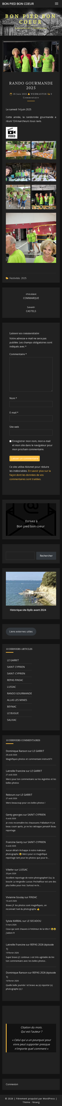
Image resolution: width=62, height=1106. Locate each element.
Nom (13, 398)
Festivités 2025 (17, 278)
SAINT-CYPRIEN (16, 673)
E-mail (13, 412)
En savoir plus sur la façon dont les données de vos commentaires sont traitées (30, 475)
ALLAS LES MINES (17, 700)
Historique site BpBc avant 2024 (28, 610)
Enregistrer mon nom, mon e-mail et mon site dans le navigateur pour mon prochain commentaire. (32, 445)
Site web (14, 426)
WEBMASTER (39, 93)
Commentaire (18, 354)
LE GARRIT (13, 660)
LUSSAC (11, 686)
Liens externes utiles (21, 631)
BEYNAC (11, 706)
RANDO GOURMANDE (19, 693)
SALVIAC (12, 720)
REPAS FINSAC (15, 680)
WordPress (49, 1098)
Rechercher (46, 555)
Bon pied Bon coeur (18, 4)
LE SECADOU (34, 921)
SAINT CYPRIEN (16, 667)
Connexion (12, 1084)
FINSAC (33, 897)
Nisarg (36, 1102)
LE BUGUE (13, 713)
